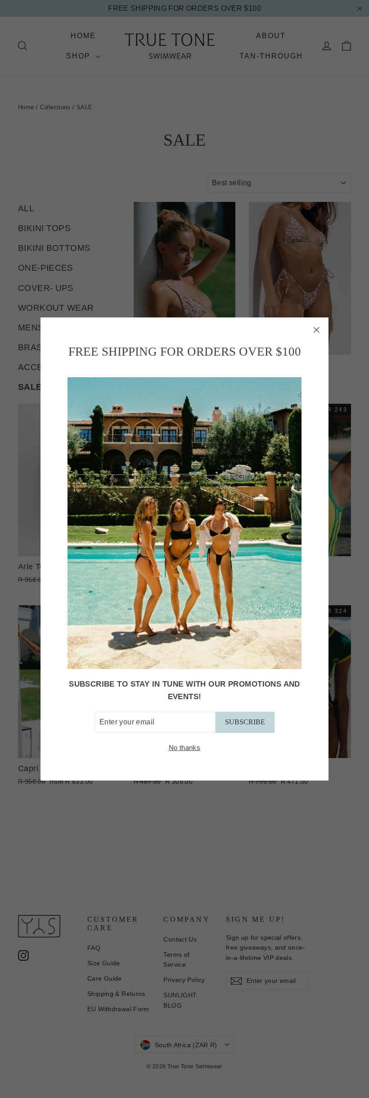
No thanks (184, 747)
